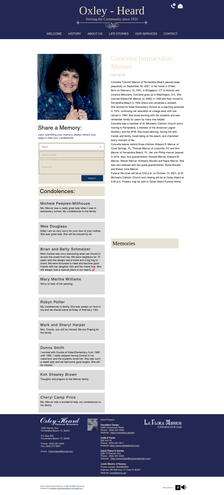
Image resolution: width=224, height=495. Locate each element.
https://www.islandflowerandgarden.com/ (130, 458)
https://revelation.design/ (122, 432)
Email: (44, 451)
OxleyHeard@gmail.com (60, 451)
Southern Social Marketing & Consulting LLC (66, 488)
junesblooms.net (118, 473)
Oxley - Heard (112, 10)
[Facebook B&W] (177, 487)
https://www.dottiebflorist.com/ (125, 445)
